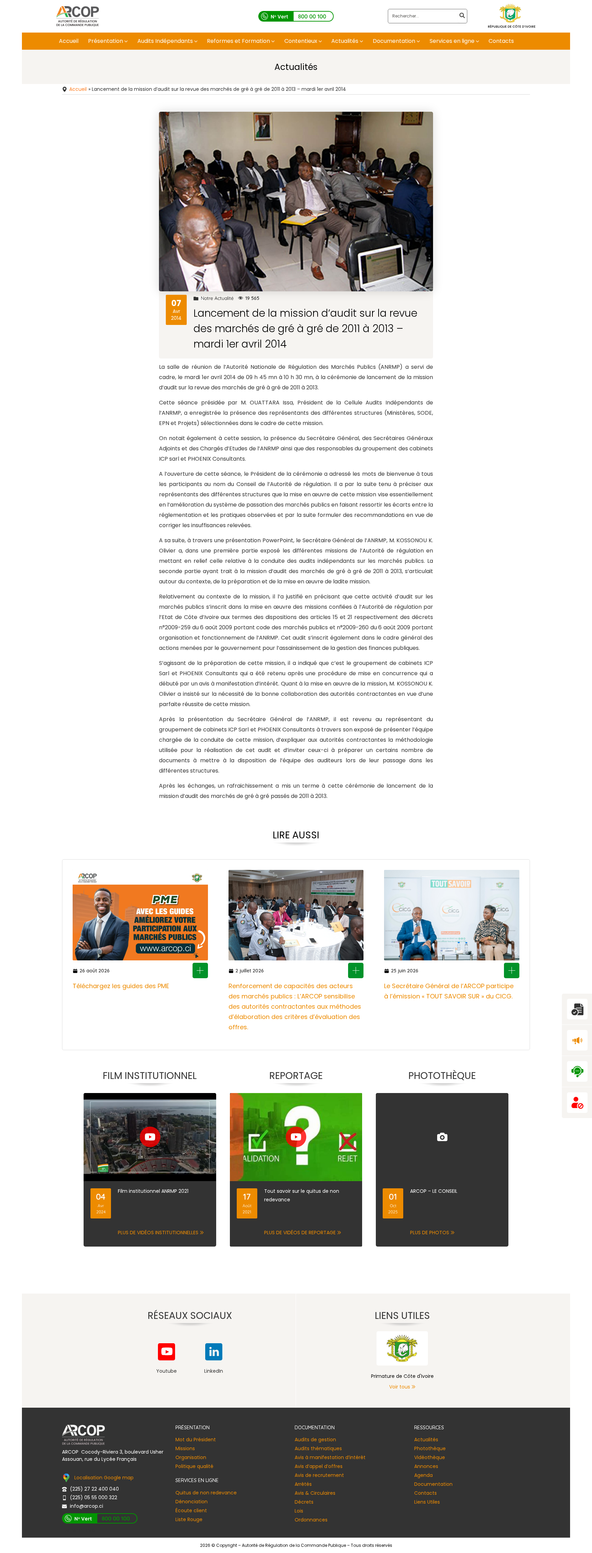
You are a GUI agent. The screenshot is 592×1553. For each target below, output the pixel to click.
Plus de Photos (429, 1232)
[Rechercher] (462, 16)
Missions (185, 1448)
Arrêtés (303, 1484)
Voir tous (399, 1386)
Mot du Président (195, 1439)
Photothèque (430, 1448)
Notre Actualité (217, 298)
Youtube (166, 1371)
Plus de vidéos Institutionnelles (158, 1232)
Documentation (433, 1484)
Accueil (78, 89)
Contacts (425, 1493)
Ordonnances (311, 1519)
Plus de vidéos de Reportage (300, 1232)
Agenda (423, 1475)
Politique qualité (194, 1466)
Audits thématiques (318, 1448)
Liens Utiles (427, 1502)
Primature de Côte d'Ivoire (402, 1376)
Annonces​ (426, 1466)
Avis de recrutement (319, 1475)
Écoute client (191, 1510)
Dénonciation (191, 1501)
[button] (125, 41)
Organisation (190, 1457)
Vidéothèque (429, 1457)
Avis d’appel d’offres (319, 1466)
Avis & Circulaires (315, 1493)
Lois (299, 1510)
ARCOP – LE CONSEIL (433, 1191)
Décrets (304, 1502)
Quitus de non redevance (206, 1492)
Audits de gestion (315, 1439)
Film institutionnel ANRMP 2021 (153, 1191)
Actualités (426, 1439)
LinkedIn (213, 1371)
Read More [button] (200, 970)
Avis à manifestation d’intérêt (330, 1457)
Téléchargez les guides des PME (121, 986)
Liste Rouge (188, 1519)
